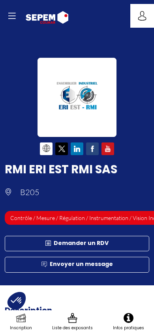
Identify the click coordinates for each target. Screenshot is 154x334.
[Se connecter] (142, 16)
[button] (12, 16)
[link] (21, 322)
